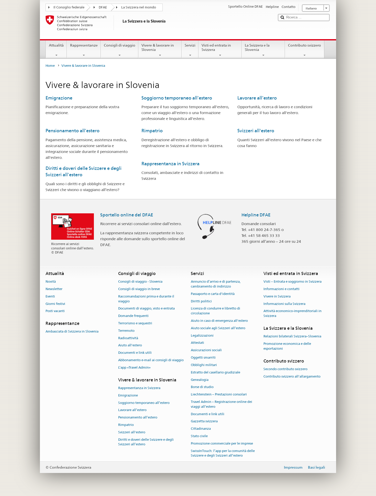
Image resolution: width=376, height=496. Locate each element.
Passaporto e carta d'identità (213, 294)
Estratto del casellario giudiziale (215, 372)
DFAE (103, 7)
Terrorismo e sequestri (135, 323)
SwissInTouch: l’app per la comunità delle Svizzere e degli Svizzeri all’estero (223, 453)
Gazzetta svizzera (204, 421)
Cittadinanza (201, 429)
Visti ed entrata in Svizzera (216, 47)
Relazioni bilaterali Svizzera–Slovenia (292, 336)
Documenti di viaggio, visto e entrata (146, 309)
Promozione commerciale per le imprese (222, 443)
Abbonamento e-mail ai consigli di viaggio (151, 360)
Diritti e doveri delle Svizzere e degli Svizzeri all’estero (146, 442)
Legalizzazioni (202, 335)
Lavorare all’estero (257, 98)
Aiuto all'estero (130, 345)
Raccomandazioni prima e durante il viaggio (146, 298)
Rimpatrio (152, 130)
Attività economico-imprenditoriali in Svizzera (292, 313)
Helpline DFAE (256, 214)
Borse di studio (202, 387)
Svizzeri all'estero (255, 130)
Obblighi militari (204, 365)
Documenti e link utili (135, 353)
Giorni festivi (55, 304)
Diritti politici (201, 301)
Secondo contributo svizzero (285, 369)
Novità (51, 281)
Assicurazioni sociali (206, 350)
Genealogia (199, 380)
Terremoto (126, 331)
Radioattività (128, 338)
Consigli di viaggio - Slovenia (140, 281)
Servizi (190, 45)
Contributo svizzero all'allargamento (291, 376)
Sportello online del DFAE (126, 214)
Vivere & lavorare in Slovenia (157, 47)
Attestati (197, 343)
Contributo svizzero (304, 45)
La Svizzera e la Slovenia (257, 47)
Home (50, 66)
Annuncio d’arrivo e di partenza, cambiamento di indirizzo (215, 284)
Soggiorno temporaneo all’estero (176, 98)
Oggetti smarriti (203, 357)
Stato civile (199, 436)
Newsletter (54, 289)
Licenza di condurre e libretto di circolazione (215, 311)
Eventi (50, 296)
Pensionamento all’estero (72, 130)
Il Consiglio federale (68, 7)
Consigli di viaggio (119, 45)
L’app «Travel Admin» (134, 367)
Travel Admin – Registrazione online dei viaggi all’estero (221, 404)
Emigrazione (59, 98)
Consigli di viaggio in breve (139, 289)
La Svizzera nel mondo (138, 7)
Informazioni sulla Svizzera (284, 304)
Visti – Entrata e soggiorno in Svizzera (292, 281)
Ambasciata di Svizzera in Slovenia (72, 332)
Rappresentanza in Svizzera (170, 163)
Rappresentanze (84, 45)
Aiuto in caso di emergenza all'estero (219, 321)
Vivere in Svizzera (277, 296)
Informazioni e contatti (281, 289)
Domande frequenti (133, 316)
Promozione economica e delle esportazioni (287, 346)
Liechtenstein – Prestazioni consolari (219, 394)
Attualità (56, 45)
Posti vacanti (55, 311)
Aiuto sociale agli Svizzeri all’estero (218, 328)
